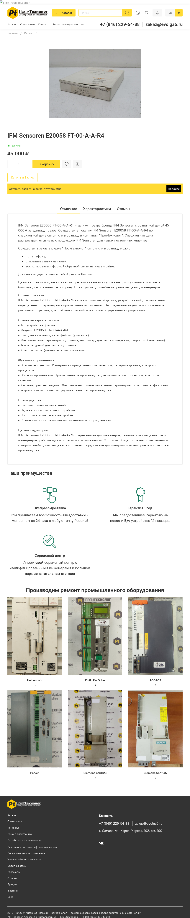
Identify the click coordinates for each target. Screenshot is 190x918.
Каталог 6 (30, 33)
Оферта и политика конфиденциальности (32, 847)
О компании (27, 24)
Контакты (43, 24)
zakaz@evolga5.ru (164, 24)
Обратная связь (16, 865)
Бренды (12, 884)
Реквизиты (13, 872)
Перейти (174, 189)
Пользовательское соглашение (26, 853)
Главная (12, 33)
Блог (10, 897)
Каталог (67, 13)
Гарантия (12, 890)
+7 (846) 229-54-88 (120, 24)
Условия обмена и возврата (24, 859)
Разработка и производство (24, 840)
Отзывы (12, 878)
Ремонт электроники (65, 24)
